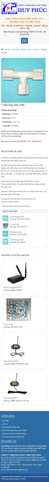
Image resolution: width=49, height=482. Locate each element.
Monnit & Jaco (26, 49)
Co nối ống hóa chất (17, 217)
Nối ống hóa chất (16, 232)
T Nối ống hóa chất (16, 240)
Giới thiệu (5, 421)
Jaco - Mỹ (16, 122)
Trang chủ (7, 49)
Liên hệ (4, 424)
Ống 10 (36, 49)
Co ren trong (14, 224)
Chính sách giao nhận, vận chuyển (14, 430)
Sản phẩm (16, 49)
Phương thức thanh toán (11, 427)
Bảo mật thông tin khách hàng (13, 437)
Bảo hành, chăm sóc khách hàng (14, 434)
